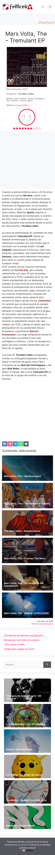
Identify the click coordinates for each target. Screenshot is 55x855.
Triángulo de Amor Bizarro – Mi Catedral (23, 697)
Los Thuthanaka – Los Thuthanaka (25, 724)
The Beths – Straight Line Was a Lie (26, 800)
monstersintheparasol (44, 624)
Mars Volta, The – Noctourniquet (22, 476)
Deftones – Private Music (20, 825)
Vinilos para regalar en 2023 (19, 649)
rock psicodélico (21, 105)
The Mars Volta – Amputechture (22, 531)
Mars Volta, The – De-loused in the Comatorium (24, 584)
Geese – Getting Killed (19, 749)
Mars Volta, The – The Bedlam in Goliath (27, 503)
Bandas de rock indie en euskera (21, 640)
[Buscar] (47, 664)
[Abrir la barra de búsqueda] (42, 7)
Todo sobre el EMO (14, 644)
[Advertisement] (27, 160)
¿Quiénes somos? (27, 847)
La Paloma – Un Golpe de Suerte (24, 774)
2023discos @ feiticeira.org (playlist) (23, 635)
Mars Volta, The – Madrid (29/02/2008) (26, 613)
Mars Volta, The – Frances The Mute (24, 558)
